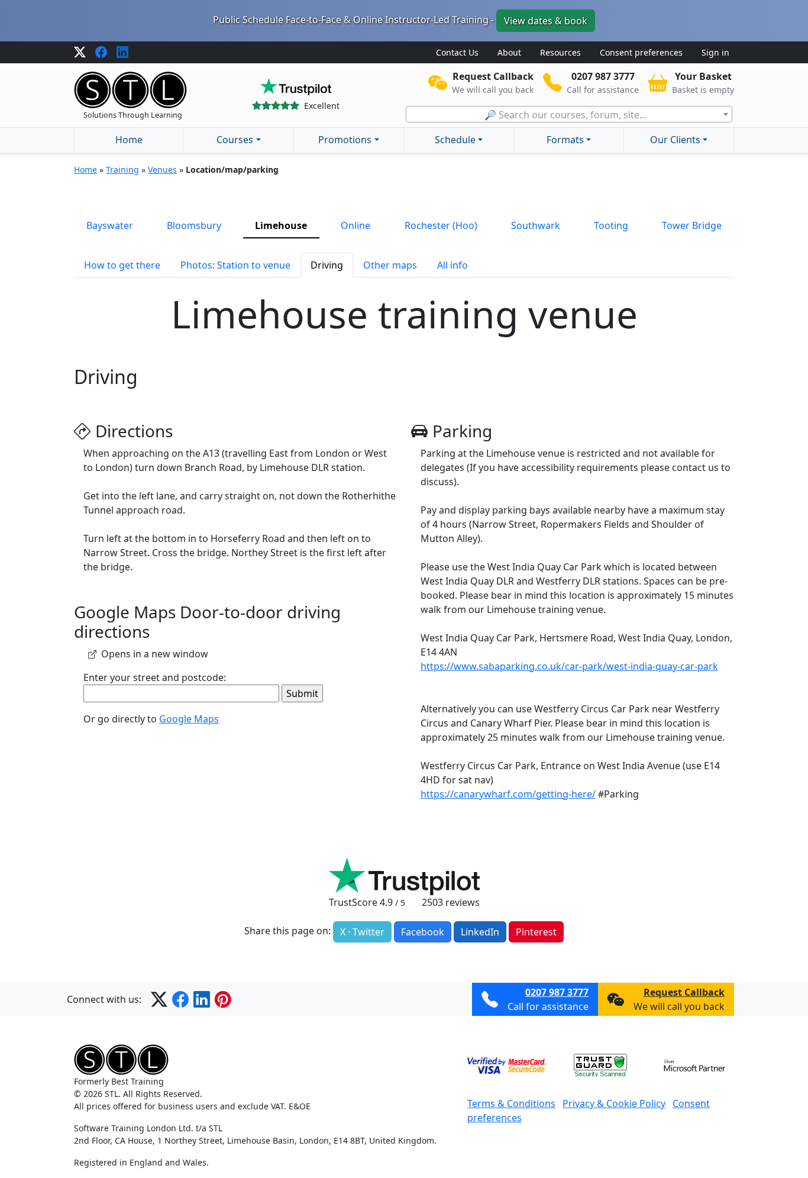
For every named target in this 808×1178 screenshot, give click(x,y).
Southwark (535, 225)
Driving (327, 265)
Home (129, 139)
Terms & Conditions (511, 1103)
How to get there (122, 265)
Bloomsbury (194, 225)
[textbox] (569, 114)
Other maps (390, 265)
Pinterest (536, 931)
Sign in (715, 52)
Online (355, 225)
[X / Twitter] (80, 53)
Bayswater (109, 225)
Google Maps (189, 718)
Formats (565, 139)
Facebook (422, 931)
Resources (560, 52)
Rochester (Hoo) (441, 225)
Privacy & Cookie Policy (614, 1103)
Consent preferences (641, 52)
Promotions (344, 139)
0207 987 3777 (557, 992)
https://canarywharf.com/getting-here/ (508, 794)
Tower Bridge (692, 225)
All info (452, 265)
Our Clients (675, 139)
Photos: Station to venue (235, 265)
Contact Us (457, 52)
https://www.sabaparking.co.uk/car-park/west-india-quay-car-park (569, 666)
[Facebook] (101, 53)
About (509, 52)
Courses (234, 139)
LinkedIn (480, 931)
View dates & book (545, 20)
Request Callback (684, 992)
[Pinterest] (223, 999)
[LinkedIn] (122, 53)
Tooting (611, 225)
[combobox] (569, 114)
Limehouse (281, 225)
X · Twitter (362, 931)
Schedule (455, 139)
